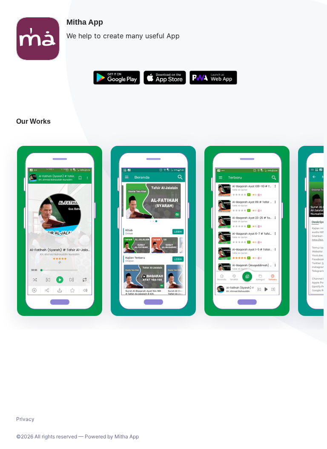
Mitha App (127, 436)
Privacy (25, 419)
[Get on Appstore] (164, 79)
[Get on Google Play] (116, 78)
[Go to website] (213, 79)
